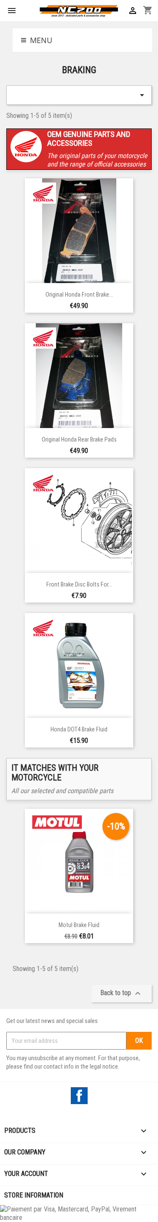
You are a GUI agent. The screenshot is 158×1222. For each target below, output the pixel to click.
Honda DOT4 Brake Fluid (79, 729)
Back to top (121, 993)
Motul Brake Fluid (79, 925)
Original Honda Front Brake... (79, 294)
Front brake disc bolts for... (79, 584)
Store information (33, 1195)
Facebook (79, 1095)
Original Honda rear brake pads (79, 439)
